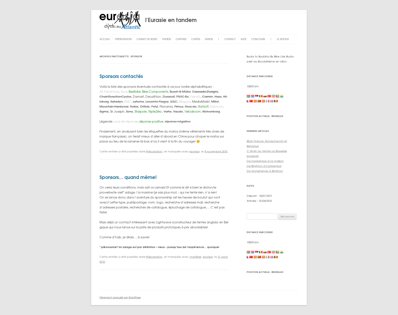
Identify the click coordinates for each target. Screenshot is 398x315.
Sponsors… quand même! (128, 177)
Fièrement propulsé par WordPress (120, 297)
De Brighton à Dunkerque (264, 166)
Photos (166, 39)
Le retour (283, 39)
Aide (243, 39)
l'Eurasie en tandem (169, 19)
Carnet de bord (147, 39)
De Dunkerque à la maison (265, 161)
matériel (195, 256)
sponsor (194, 151)
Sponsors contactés (121, 76)
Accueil (105, 39)
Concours (258, 39)
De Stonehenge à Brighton (265, 171)
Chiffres (181, 39)
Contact (230, 39)
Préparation (154, 151)
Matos (209, 39)
